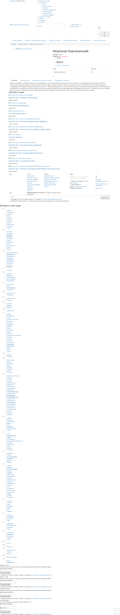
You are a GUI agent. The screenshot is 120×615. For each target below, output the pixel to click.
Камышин (12, 1)
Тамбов (9, 502)
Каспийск (9, 323)
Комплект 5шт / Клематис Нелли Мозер (23, 97)
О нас (44, 4)
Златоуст (9, 300)
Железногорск (11, 293)
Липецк (9, 355)
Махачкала (10, 363)
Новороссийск (11, 400)
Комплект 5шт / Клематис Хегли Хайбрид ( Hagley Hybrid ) (30, 129)
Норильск (9, 413)
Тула (8, 509)
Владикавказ (10, 256)
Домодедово (10, 281)
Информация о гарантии (62, 80)
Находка (9, 381)
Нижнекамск (10, 390)
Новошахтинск (11, 407)
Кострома (10, 340)
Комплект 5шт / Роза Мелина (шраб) (22, 161)
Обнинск (9, 418)
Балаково (9, 231)
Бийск (8, 244)
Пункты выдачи (47, 11)
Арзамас (9, 219)
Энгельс (9, 553)
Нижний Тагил (11, 393)
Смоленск (10, 485)
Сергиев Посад (11, 480)
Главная (13, 44)
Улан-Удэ (9, 515)
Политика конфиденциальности (102, 180)
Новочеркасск (11, 406)
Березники (10, 242)
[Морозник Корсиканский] (32, 48)
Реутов (9, 455)
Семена (46, 186)
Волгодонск (10, 261)
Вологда (9, 265)
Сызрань (9, 495)
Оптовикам (42, 20)
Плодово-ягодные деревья (52, 177)
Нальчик (9, 379)
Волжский (10, 263)
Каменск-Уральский (12, 319)
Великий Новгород (12, 252)
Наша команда (47, 6)
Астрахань (10, 226)
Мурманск (10, 369)
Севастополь (10, 474)
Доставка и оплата (44, 1)
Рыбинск (9, 460)
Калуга (9, 318)
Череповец (10, 536)
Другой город (73, 183)
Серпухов (10, 481)
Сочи (8, 487)
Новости (45, 8)
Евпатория (10, 284)
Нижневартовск (11, 388)
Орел (8, 425)
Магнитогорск (11, 360)
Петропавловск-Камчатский (15, 441)
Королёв (9, 339)
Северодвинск (11, 476)
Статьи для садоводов (49, 10)
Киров (8, 328)
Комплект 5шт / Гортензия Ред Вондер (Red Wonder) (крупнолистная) (34, 169)
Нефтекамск (10, 384)
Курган (9, 347)
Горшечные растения (99, 40)
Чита (8, 539)
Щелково (9, 546)
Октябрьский (10, 421)
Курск (8, 349)
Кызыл (9, 351)
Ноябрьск (9, 414)
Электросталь (11, 550)
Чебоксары (10, 532)
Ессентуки (10, 289)
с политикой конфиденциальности (52, 199)
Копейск (9, 337)
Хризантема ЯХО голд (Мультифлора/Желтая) (26, 153)
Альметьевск (10, 212)
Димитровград (11, 277)
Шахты (9, 543)
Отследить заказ (47, 13)
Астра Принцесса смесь (17, 113)
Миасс (9, 365)
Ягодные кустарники (55, 40)
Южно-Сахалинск (12, 557)
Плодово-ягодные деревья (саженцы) (35, 40)
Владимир (10, 258)
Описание (14, 80)
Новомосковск (11, 399)
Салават (9, 465)
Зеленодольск (11, 298)
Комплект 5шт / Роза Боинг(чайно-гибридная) (25, 145)
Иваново (9, 303)
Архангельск (10, 224)
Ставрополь (10, 488)
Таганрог (9, 501)
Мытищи (9, 372)
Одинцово (10, 420)
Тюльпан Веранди (15, 137)
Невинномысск (11, 383)
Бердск (9, 240)
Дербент (9, 274)
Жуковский (10, 295)
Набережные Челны (13, 376)
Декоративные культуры (70, 40)
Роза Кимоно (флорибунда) (19, 105)
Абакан (9, 210)
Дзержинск (10, 275)
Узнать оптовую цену (62, 65)
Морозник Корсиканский (36, 44)
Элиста (9, 552)
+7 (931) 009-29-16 (75, 25)
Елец (8, 286)
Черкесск (9, 538)
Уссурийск (10, 518)
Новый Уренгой (11, 409)
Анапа (9, 215)
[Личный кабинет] (101, 25)
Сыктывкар (10, 497)
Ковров (9, 332)
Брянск (9, 249)
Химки (9, 529)
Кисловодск (10, 330)
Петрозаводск (11, 439)
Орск (8, 430)
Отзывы (41, 18)
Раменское (10, 453)
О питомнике (43, 3)
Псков (8, 446)
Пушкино (9, 448)
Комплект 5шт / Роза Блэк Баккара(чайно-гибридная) (28, 121)
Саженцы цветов (17, 40)
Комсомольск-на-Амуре (14, 335)
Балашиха (10, 233)
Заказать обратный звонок (78, 186)
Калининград (10, 316)
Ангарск (9, 217)
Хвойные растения (85, 40)
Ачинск (9, 228)
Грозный (9, 270)
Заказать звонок (74, 26)
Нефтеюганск (11, 386)
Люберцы (9, 356)
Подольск (9, 443)
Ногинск (9, 411)
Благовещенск (11, 245)
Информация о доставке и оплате (42, 80)
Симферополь (11, 483)
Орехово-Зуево (11, 428)
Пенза (9, 434)
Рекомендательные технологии (101, 184)
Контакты (41, 22)
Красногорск (10, 342)
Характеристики (24, 80)
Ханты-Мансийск (12, 525)
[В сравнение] (53, 76)
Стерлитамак (11, 492)
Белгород (9, 238)
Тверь (8, 504)
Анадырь (9, 214)
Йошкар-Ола (10, 311)
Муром (9, 370)
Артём (9, 222)
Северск (9, 478)
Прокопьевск (10, 444)
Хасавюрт (10, 527)
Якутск (9, 560)
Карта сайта (99, 188)
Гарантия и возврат (48, 15)
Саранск (9, 471)
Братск (9, 247)
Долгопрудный (11, 279)
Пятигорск (10, 450)
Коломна (9, 333)
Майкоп (9, 362)
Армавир (9, 221)
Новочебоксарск (11, 404)
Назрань (9, 377)
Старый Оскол (11, 490)
